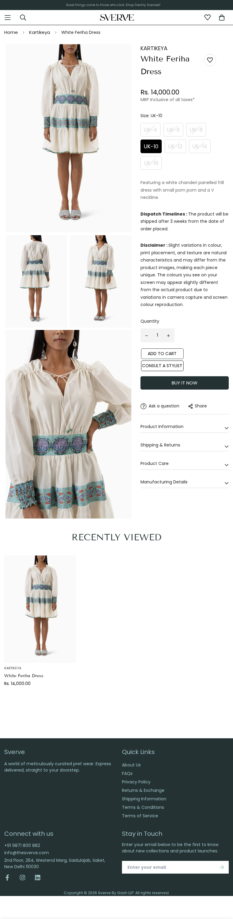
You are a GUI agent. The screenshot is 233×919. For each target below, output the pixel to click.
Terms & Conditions (143, 807)
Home (11, 32)
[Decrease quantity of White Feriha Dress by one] (146, 336)
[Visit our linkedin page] (37, 878)
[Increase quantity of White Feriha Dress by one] (168, 336)
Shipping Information (144, 799)
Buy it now (185, 383)
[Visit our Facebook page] (9, 878)
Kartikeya (39, 32)
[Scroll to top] (222, 882)
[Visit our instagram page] (22, 878)
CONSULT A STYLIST (162, 366)
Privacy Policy (136, 782)
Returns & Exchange (143, 790)
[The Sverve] (117, 17)
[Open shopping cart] (222, 18)
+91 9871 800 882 (22, 845)
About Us (131, 765)
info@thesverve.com (26, 853)
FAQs (127, 773)
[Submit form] (222, 867)
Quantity (149, 321)
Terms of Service (140, 816)
